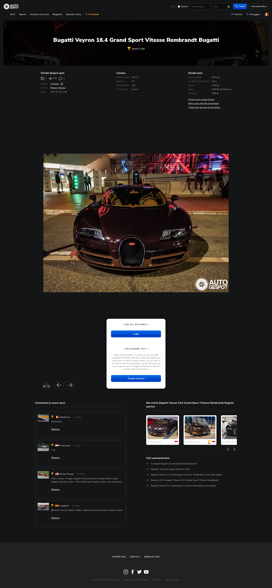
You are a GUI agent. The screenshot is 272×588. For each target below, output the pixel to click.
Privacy (156, 580)
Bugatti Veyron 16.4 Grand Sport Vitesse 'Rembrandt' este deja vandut (186, 474)
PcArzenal (64, 445)
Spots (22, 14)
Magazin (57, 14)
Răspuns (55, 429)
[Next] (234, 449)
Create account (136, 378)
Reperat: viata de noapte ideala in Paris (170, 469)
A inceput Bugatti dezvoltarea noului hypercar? (174, 463)
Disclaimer (172, 580)
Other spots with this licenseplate (203, 103)
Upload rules (73, 14)
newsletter (152, 557)
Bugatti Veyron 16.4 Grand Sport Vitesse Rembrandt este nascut (183, 485)
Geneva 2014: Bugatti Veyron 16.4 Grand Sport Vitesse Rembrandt (184, 480)
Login (136, 333)
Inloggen (255, 14)
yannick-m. (65, 417)
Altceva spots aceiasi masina (201, 99)
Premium (93, 14)
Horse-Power (66, 474)
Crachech (54, 83)
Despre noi (119, 557)
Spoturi (184, 6)
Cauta (242, 6)
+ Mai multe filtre (258, 6)
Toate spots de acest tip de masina (204, 107)
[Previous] (228, 449)
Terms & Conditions (135, 580)
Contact (135, 557)
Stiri (172, 6)
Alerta (238, 14)
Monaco (54, 87)
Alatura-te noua (39, 14)
